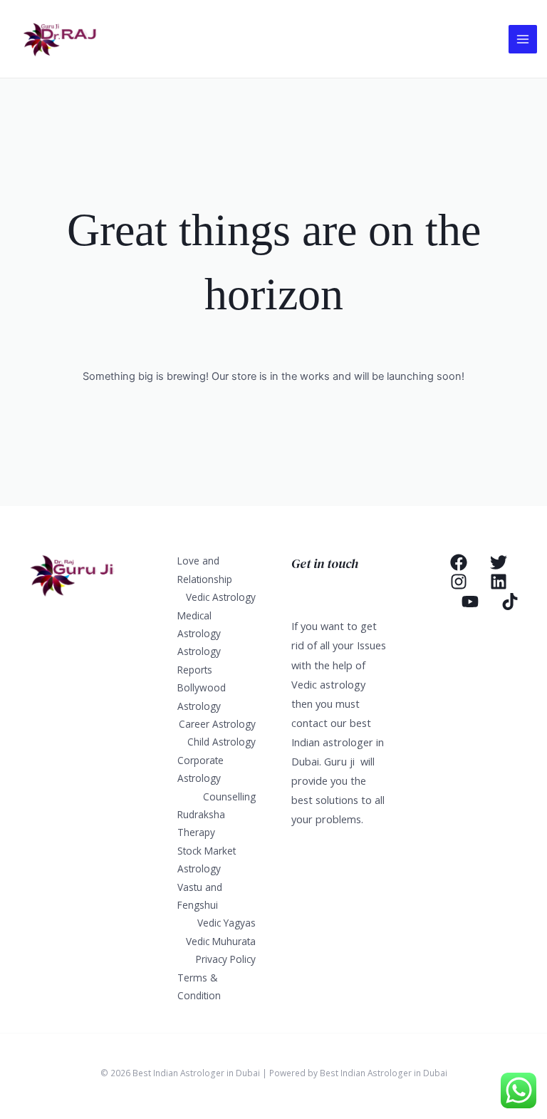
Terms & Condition (199, 986)
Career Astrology (217, 724)
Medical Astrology (199, 624)
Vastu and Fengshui (199, 896)
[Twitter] (498, 562)
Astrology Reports (199, 660)
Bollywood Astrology (201, 696)
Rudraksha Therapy (201, 823)
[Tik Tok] (510, 601)
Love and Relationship (204, 569)
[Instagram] (458, 581)
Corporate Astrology (200, 769)
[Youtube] (470, 601)
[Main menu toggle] (523, 39)
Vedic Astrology (221, 597)
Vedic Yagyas (226, 922)
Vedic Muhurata (221, 941)
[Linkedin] (498, 581)
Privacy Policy (226, 959)
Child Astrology (221, 741)
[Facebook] (458, 562)
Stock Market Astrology (206, 859)
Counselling (229, 796)
